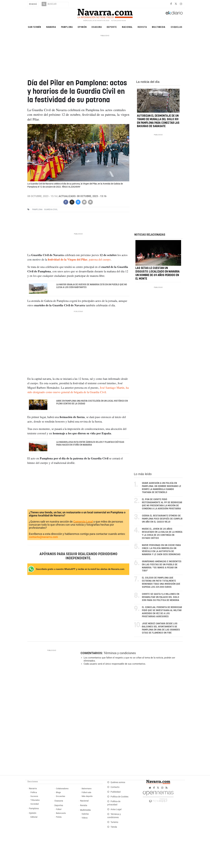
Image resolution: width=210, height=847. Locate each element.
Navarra (51, 26)
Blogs (58, 792)
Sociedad (34, 804)
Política (33, 792)
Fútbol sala (86, 792)
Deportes (58, 805)
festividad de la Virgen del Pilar (67, 259)
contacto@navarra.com (43, 537)
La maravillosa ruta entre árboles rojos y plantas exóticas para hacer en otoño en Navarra (90, 443)
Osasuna (96, 26)
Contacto (115, 787)
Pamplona (67, 26)
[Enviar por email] (84, 201)
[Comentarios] (90, 201)
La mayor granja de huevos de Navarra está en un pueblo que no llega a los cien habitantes (91, 286)
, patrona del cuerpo (99, 259)
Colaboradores (62, 788)
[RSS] (167, 787)
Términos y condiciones (120, 653)
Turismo (114, 822)
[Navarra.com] (105, 13)
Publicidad (116, 792)
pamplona (37, 209)
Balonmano (86, 788)
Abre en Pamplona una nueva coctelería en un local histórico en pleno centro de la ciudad (92, 402)
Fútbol (58, 809)
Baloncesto (61, 813)
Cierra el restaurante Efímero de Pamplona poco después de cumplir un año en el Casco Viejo (162, 519)
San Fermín (34, 26)
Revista (142, 26)
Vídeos (85, 818)
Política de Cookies (119, 796)
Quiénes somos (118, 782)
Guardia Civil (51, 209)
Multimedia (158, 26)
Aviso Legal (116, 809)
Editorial (33, 817)
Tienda (114, 827)
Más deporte (87, 796)
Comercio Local (83, 521)
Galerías (85, 814)
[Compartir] (65, 201)
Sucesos (34, 796)
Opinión (82, 26)
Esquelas (176, 26)
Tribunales (35, 800)
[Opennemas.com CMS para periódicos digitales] (158, 795)
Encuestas (60, 796)
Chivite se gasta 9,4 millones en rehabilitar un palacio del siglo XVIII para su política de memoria (160, 597)
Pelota (58, 817)
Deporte (112, 26)
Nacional (127, 26)
